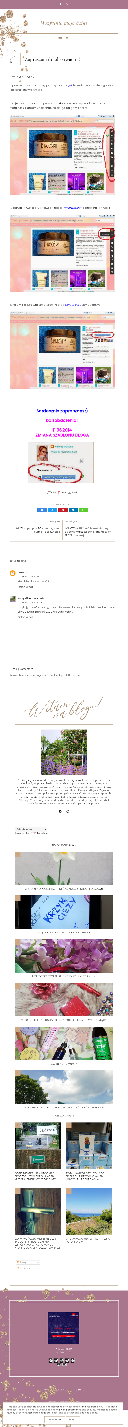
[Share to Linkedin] (74, 510)
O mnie (80, 1390)
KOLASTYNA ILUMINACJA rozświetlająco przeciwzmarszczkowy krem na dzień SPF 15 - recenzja (88, 532)
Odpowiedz (26, 587)
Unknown (24, 572)
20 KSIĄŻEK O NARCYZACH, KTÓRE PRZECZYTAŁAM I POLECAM (64, 888)
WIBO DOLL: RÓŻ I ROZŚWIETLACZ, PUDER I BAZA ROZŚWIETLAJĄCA (64, 1020)
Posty (22, 1262)
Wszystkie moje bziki (64, 22)
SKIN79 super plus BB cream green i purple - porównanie (38, 530)
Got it (73, 1419)
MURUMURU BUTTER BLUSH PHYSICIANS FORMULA (64, 976)
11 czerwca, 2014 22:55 (30, 602)
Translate (42, 833)
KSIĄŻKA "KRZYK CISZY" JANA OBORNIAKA (64, 932)
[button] (34, 36)
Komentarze (26, 1268)
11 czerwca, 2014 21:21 (29, 576)
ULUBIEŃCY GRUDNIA (64, 1063)
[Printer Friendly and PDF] (62, 494)
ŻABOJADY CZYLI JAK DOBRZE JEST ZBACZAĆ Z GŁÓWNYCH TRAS (64, 1107)
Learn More (54, 1419)
